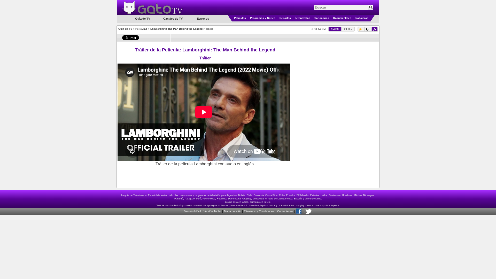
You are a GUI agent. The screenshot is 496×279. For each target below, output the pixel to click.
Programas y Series (262, 18)
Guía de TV (125, 28)
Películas (240, 18)
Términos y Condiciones (259, 211)
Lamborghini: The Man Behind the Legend (176, 28)
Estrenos (203, 18)
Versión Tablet (212, 211)
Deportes (285, 18)
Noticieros (361, 18)
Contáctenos (285, 211)
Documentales (342, 18)
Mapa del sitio (232, 211)
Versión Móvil (192, 211)
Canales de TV (173, 18)
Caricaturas (321, 18)
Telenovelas (302, 18)
